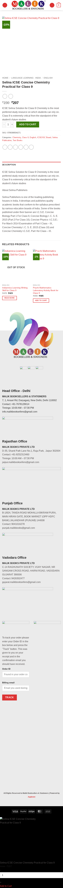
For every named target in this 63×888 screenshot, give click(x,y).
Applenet (31, 797)
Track (9, 697)
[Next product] (4, 96)
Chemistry (16, 137)
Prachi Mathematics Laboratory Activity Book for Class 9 (45, 290)
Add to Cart (6, 886)
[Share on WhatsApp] (4, 147)
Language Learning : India (26, 78)
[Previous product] (10, 96)
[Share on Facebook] (10, 147)
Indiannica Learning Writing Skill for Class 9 (15, 289)
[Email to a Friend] (20, 147)
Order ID (6, 669)
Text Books (17, 140)
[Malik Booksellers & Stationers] (28, 5)
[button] (4, 5)
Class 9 (25, 137)
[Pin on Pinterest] (26, 147)
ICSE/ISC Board (44, 137)
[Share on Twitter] (15, 147)
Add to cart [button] (41, 300)
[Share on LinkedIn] (31, 147)
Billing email (8, 682)
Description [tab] (9, 165)
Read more (9, 298)
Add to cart (27, 124)
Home (5, 78)
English (48, 78)
